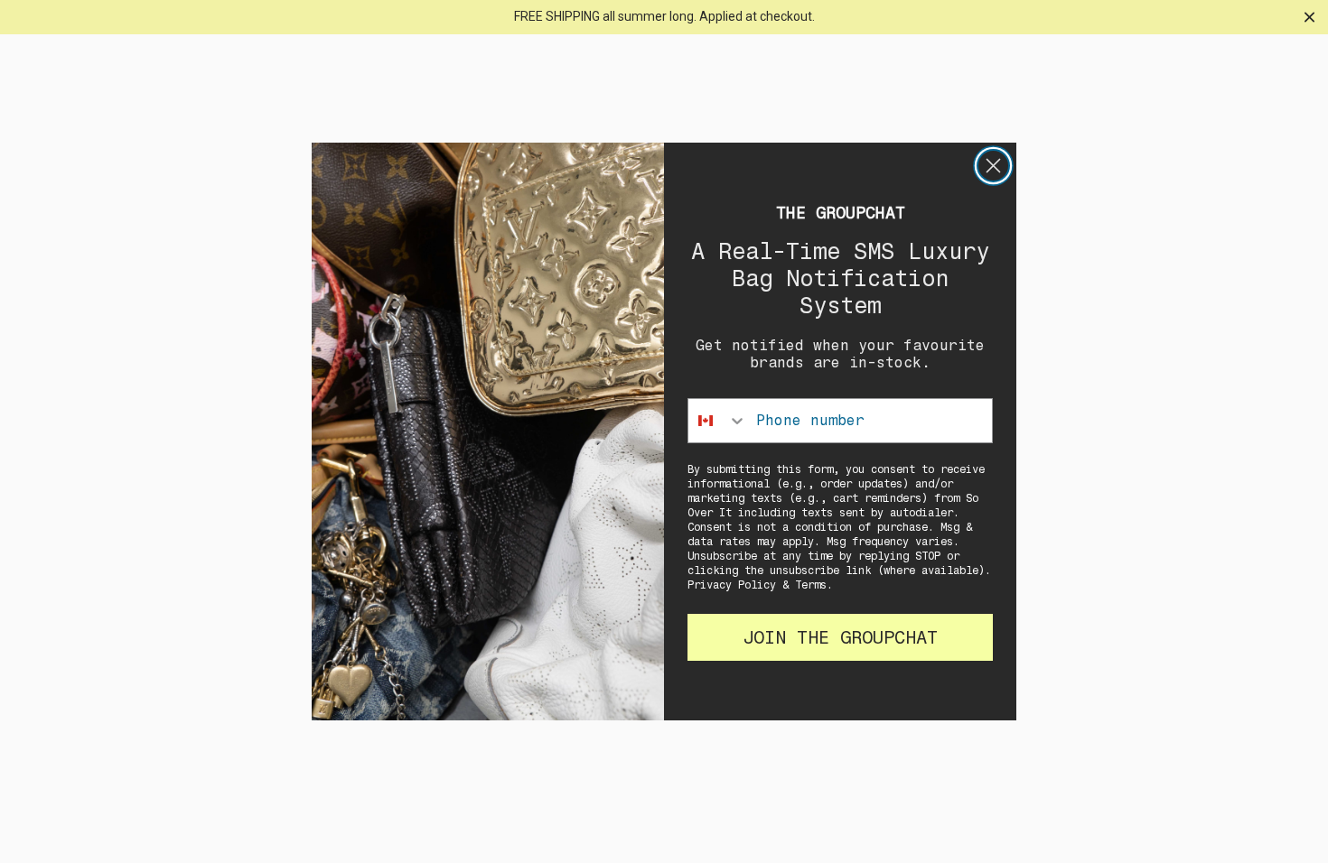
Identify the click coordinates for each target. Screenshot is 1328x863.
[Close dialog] (993, 165)
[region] (664, 17)
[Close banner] (1309, 16)
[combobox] (717, 420)
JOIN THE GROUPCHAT (840, 637)
